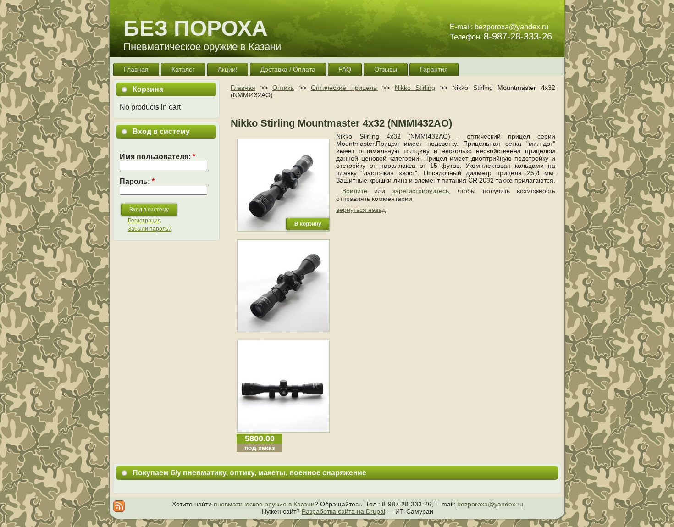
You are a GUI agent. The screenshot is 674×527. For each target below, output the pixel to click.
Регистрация (144, 220)
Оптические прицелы (344, 87)
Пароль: (137, 181)
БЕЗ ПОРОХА (195, 28)
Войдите (354, 190)
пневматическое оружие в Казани (264, 504)
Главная (243, 87)
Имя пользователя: (157, 157)
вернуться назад (361, 209)
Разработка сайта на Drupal (343, 511)
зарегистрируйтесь (420, 190)
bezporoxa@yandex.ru (511, 27)
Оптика (283, 87)
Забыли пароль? (149, 229)
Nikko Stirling (415, 87)
